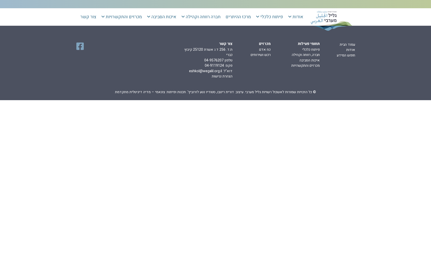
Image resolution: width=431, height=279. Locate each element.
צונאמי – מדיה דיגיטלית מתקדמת (140, 92)
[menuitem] (295, 16)
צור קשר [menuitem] (88, 16)
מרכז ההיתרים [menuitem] (238, 16)
